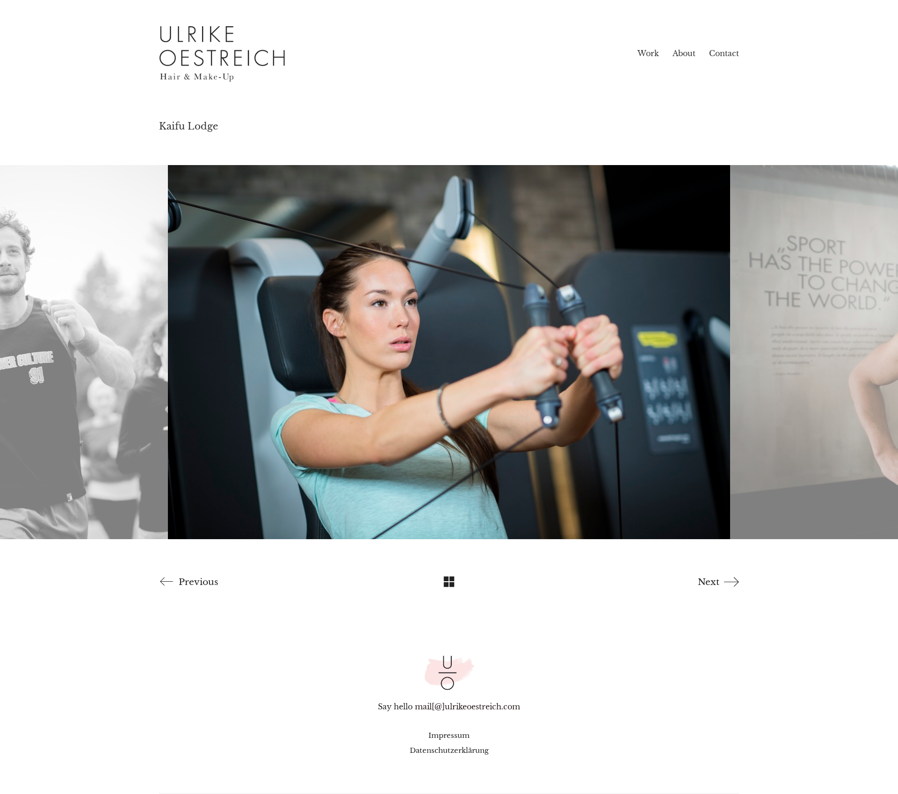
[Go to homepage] (259, 53)
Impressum (449, 735)
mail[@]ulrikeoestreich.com (467, 706)
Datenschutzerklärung (449, 750)
